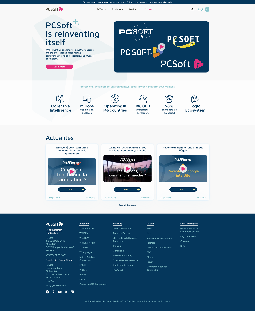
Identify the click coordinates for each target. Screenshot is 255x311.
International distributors (159, 238)
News (149, 228)
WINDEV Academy (122, 255)
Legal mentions (188, 236)
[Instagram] (53, 291)
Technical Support (122, 233)
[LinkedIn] (72, 291)
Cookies (184, 241)
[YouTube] (60, 291)
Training (117, 245)
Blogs (150, 257)
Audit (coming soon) (123, 265)
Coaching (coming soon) (125, 260)
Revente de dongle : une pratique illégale (183, 149)
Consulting (118, 250)
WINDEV (83, 233)
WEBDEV (84, 238)
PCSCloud (118, 269)
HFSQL (83, 265)
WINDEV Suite (86, 228)
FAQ (149, 252)
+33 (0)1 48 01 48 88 (56, 285)
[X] (66, 291)
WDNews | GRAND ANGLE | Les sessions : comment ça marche (127, 149)
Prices (82, 274)
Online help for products (159, 247)
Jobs (149, 233)
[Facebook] (47, 291)
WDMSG (83, 247)
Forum (150, 261)
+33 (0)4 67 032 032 (56, 255)
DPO (182, 245)
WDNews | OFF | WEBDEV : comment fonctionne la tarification (72, 150)
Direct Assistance (122, 228)
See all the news (127, 205)
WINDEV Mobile (87, 242)
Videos (83, 269)
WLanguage (85, 252)
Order (82, 279)
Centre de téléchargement (93, 284)
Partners (151, 242)
